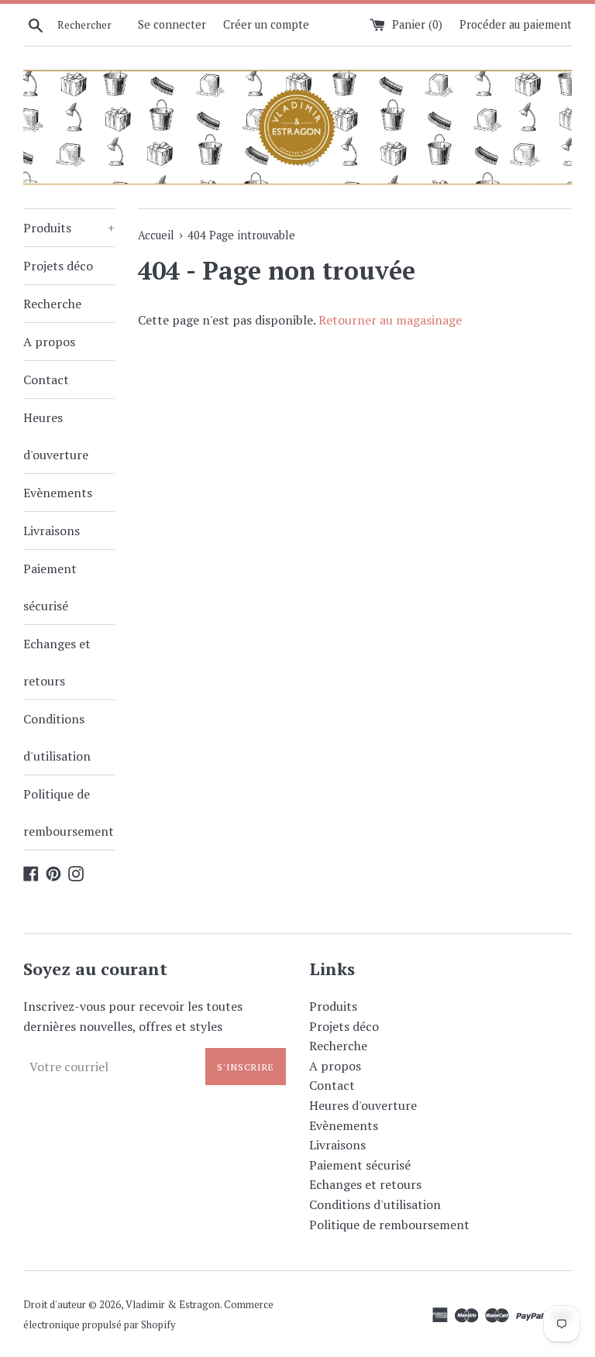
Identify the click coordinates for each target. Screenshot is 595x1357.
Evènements (57, 492)
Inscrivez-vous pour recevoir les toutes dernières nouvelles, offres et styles (132, 1016)
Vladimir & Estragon (173, 1304)
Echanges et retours (57, 662)
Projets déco (58, 265)
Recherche (52, 303)
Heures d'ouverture (55, 436)
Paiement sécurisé (50, 587)
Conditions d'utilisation (57, 737)
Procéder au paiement (515, 24)
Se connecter (172, 24)
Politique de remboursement (68, 812)
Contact (46, 379)
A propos (49, 341)
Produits (69, 227)
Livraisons (51, 530)
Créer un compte (266, 24)
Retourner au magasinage (390, 319)
